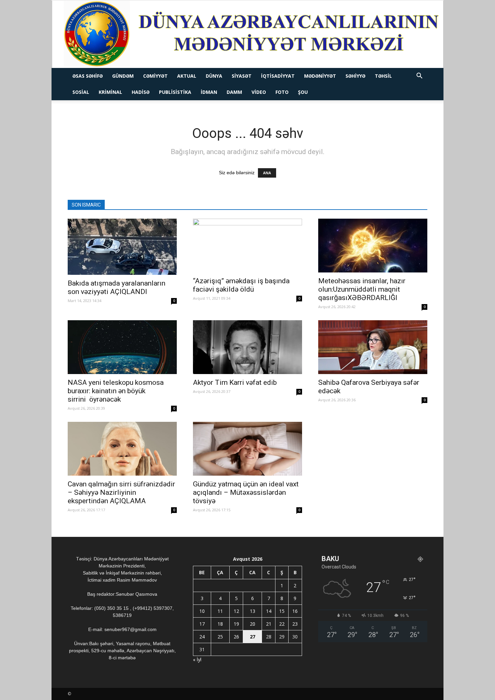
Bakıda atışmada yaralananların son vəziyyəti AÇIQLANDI (116, 287)
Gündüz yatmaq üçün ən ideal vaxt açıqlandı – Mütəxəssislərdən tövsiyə (246, 492)
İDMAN (209, 92)
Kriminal (110, 92)
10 (202, 611)
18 (220, 624)
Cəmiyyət (155, 76)
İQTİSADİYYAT (278, 76)
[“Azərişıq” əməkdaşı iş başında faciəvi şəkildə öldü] (247, 245)
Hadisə (141, 92)
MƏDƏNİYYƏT (320, 76)
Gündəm (123, 76)
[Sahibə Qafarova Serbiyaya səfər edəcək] (372, 347)
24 (202, 636)
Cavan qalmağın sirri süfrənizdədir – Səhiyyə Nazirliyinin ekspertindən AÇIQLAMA (121, 492)
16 (295, 611)
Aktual (186, 76)
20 (252, 624)
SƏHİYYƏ (355, 76)
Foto (282, 92)
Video (259, 92)
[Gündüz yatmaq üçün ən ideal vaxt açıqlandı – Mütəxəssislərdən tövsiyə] (247, 449)
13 (252, 611)
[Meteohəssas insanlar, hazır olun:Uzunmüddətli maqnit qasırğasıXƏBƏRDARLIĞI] (372, 245)
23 (295, 624)
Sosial (80, 92)
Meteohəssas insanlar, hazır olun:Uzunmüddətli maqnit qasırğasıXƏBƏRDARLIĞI (361, 289)
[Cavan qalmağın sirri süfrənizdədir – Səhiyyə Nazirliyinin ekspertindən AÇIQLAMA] (122, 449)
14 (268, 611)
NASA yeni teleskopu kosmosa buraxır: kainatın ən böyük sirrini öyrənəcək (116, 390)
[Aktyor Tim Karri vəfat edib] (247, 347)
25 (220, 636)
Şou (303, 92)
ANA (267, 173)
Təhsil (383, 76)
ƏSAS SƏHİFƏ (87, 76)
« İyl (197, 659)
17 (202, 624)
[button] (419, 76)
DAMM (234, 92)
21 (268, 624)
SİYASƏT (242, 76)
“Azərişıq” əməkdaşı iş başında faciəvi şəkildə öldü (241, 285)
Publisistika (175, 92)
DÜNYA (214, 76)
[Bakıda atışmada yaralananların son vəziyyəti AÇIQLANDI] (122, 247)
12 (236, 611)
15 (282, 611)
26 (236, 636)
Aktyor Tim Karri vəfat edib (235, 382)
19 (236, 624)
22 (282, 624)
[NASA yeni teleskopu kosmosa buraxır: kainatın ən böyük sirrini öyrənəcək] (122, 347)
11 (220, 611)
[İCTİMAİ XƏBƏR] (247, 34)
